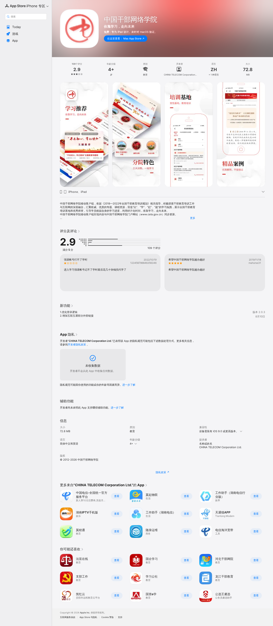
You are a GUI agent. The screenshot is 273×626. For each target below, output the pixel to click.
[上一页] (56, 134)
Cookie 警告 (107, 617)
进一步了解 (128, 384)
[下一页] (269, 134)
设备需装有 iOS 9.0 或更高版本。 (218, 431)
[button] (26, 27)
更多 (192, 217)
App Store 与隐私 (88, 617)
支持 (120, 617)
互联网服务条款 (67, 617)
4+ (131, 443)
